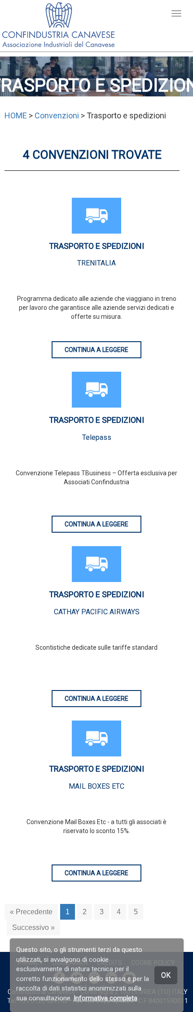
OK (166, 975)
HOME (15, 115)
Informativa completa (105, 998)
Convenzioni (57, 115)
